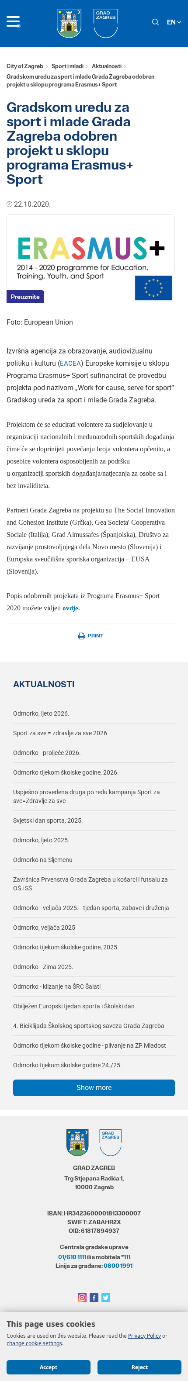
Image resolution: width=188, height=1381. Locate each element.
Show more (94, 1087)
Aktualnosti (107, 66)
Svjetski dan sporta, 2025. (48, 820)
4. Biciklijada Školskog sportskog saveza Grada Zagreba (88, 1025)
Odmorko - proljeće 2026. (47, 752)
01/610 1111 (72, 1256)
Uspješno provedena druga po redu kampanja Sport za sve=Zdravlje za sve (86, 796)
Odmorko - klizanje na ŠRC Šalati (57, 986)
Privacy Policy (144, 1335)
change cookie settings (34, 1343)
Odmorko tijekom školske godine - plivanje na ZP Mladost (89, 1045)
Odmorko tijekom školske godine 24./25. (67, 1065)
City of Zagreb (25, 66)
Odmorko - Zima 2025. (43, 966)
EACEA (70, 363)
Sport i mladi (68, 66)
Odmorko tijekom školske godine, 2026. (66, 772)
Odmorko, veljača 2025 (44, 927)
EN (172, 22)
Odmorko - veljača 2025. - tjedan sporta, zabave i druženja (91, 907)
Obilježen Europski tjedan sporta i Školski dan (74, 1006)
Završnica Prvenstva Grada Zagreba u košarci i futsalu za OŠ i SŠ (90, 884)
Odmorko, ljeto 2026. (41, 713)
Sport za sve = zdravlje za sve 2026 (60, 733)
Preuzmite (25, 296)
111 (127, 1256)
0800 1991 (118, 1265)
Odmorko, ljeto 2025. (41, 840)
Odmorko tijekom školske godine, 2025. (66, 947)
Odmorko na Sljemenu (43, 859)
